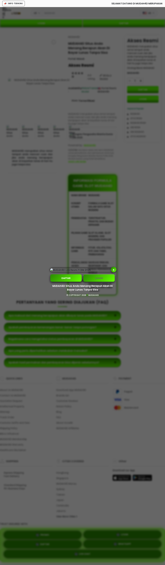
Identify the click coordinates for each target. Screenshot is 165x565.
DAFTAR (66, 278)
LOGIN (99, 278)
